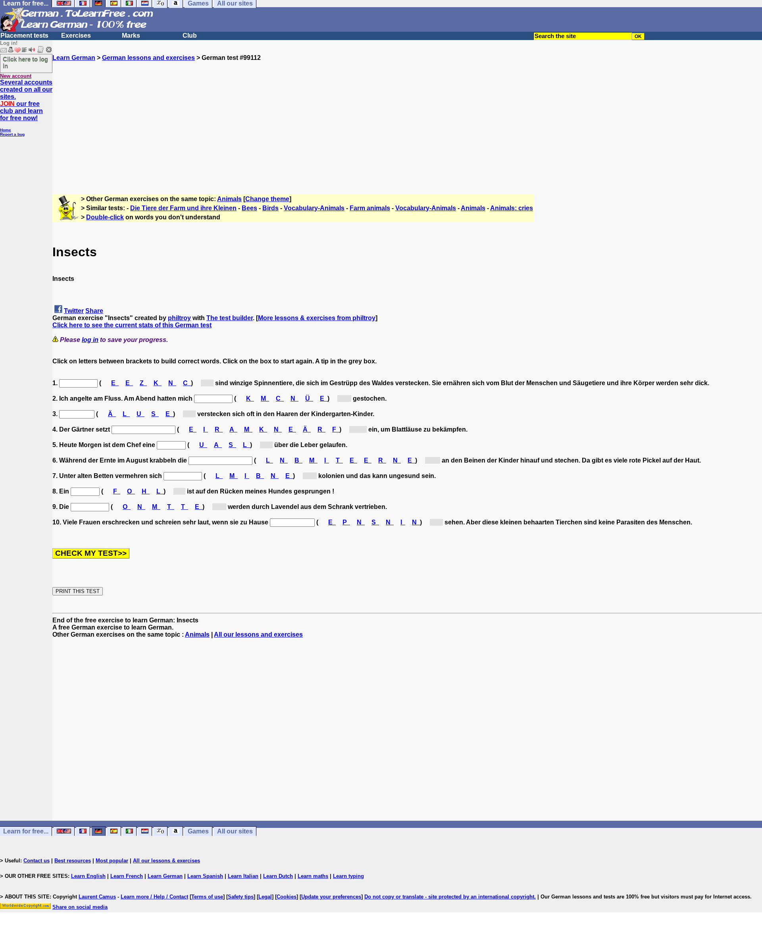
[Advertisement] (407, 117)
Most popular (112, 861)
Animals (229, 199)
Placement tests (24, 35)
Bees (249, 208)
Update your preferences (331, 897)
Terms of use (207, 897)
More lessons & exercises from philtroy (316, 318)
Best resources (72, 861)
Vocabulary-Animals (314, 208)
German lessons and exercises (148, 57)
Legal (265, 897)
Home (5, 130)
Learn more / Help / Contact (154, 897)
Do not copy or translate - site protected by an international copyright (449, 897)
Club (190, 35)
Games (198, 831)
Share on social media (80, 907)
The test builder (229, 318)
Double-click (105, 217)
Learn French (126, 876)
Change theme (267, 199)
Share (94, 310)
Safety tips (241, 897)
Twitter (74, 310)
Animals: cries (511, 208)
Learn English (88, 876)
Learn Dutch (278, 876)
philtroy (179, 318)
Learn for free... (25, 831)
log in (90, 339)
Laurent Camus (97, 897)
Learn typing (348, 876)
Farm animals (370, 208)
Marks (131, 35)
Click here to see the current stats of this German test (132, 325)
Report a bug (12, 134)
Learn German (73, 57)
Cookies (286, 897)
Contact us (36, 861)
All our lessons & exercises (166, 861)
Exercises (76, 35)
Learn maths (313, 876)
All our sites (235, 831)
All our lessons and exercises (258, 634)
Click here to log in (25, 62)
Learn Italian (243, 876)
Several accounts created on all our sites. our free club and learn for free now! (26, 100)
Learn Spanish (205, 876)
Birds (270, 208)
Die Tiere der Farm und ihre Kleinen (183, 208)
